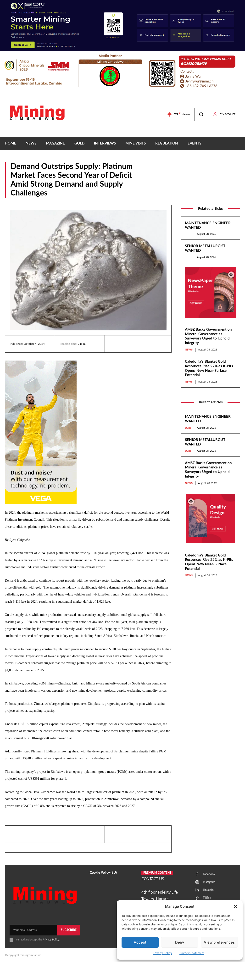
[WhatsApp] (147, 344)
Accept (140, 942)
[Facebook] (125, 344)
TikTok (207, 897)
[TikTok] (197, 898)
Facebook (209, 874)
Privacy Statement (191, 953)
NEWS (235, 194)
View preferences (219, 942)
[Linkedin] (114, 344)
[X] (136, 344)
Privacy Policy (162, 953)
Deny (179, 942)
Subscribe (69, 930)
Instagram (209, 882)
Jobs (188, 234)
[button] (235, 906)
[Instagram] (197, 882)
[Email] (158, 344)
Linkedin (208, 890)
